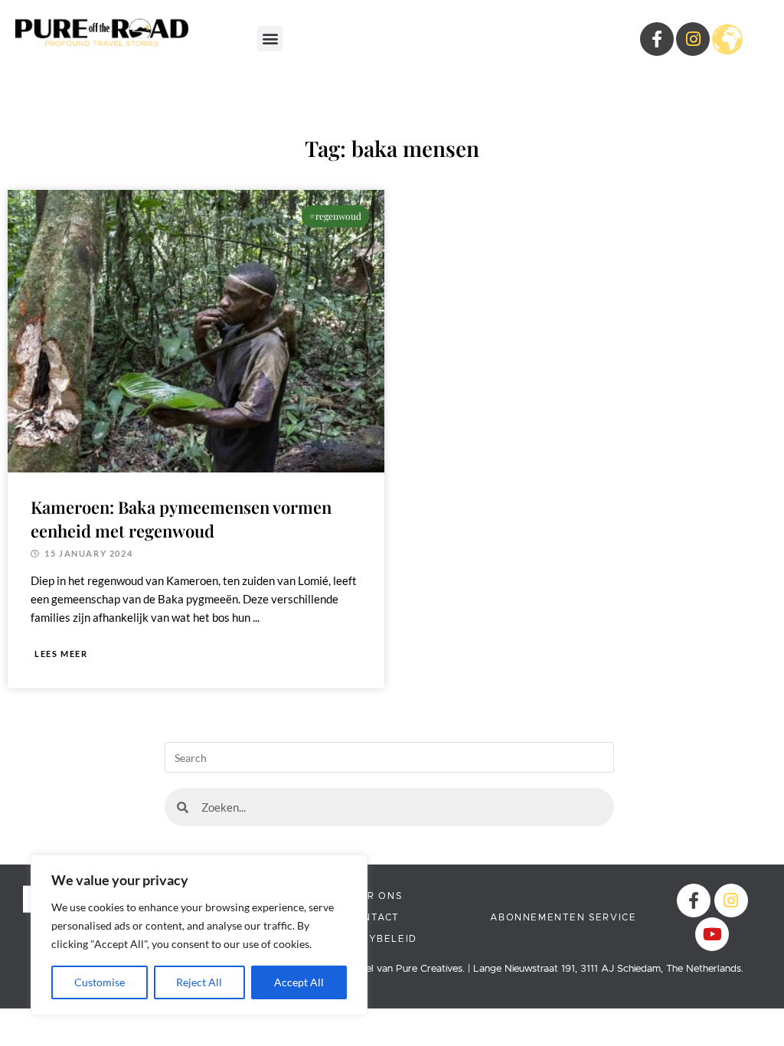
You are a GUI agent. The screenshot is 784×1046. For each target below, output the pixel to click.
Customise (99, 982)
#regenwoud (335, 216)
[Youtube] (712, 934)
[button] (270, 38)
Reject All (199, 982)
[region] (199, 935)
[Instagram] (693, 39)
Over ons (373, 896)
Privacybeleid (373, 938)
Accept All (299, 982)
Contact (373, 917)
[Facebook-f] (693, 900)
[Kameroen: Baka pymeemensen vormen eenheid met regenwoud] (196, 329)
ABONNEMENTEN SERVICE (563, 917)
